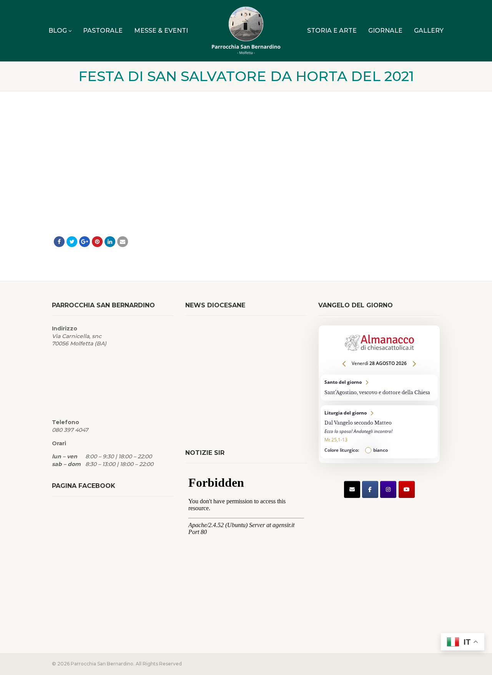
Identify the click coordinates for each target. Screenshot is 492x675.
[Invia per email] (122, 241)
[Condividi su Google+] (84, 241)
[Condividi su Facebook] (59, 241)
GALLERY (429, 30)
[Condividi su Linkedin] (110, 241)
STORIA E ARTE (332, 30)
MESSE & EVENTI (161, 30)
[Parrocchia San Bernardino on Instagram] (388, 489)
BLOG (57, 30)
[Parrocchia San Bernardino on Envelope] (352, 489)
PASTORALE (103, 30)
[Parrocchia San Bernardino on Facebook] (370, 489)
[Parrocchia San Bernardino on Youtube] (407, 489)
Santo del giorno (379, 388)
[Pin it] (97, 241)
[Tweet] (71, 241)
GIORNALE (385, 30)
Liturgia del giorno (379, 431)
